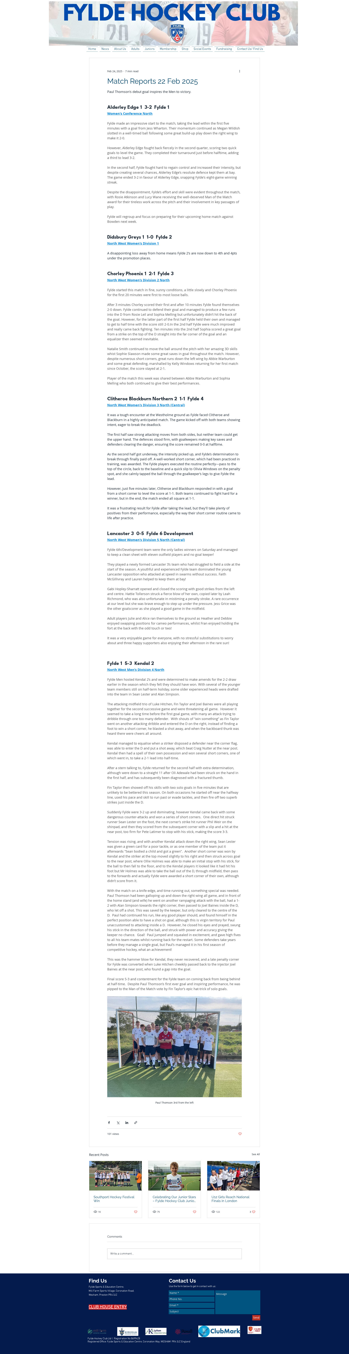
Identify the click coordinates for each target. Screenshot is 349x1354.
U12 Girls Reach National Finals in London (230, 1199)
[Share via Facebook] (109, 1122)
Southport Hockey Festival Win (114, 1199)
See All (256, 1154)
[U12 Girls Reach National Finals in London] (233, 1176)
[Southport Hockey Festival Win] (115, 1176)
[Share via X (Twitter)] (118, 1122)
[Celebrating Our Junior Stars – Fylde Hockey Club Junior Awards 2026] (174, 1176)
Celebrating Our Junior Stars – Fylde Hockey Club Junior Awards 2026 (174, 1199)
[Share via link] (135, 1122)
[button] (120, 49)
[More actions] (239, 71)
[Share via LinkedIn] (127, 1122)
